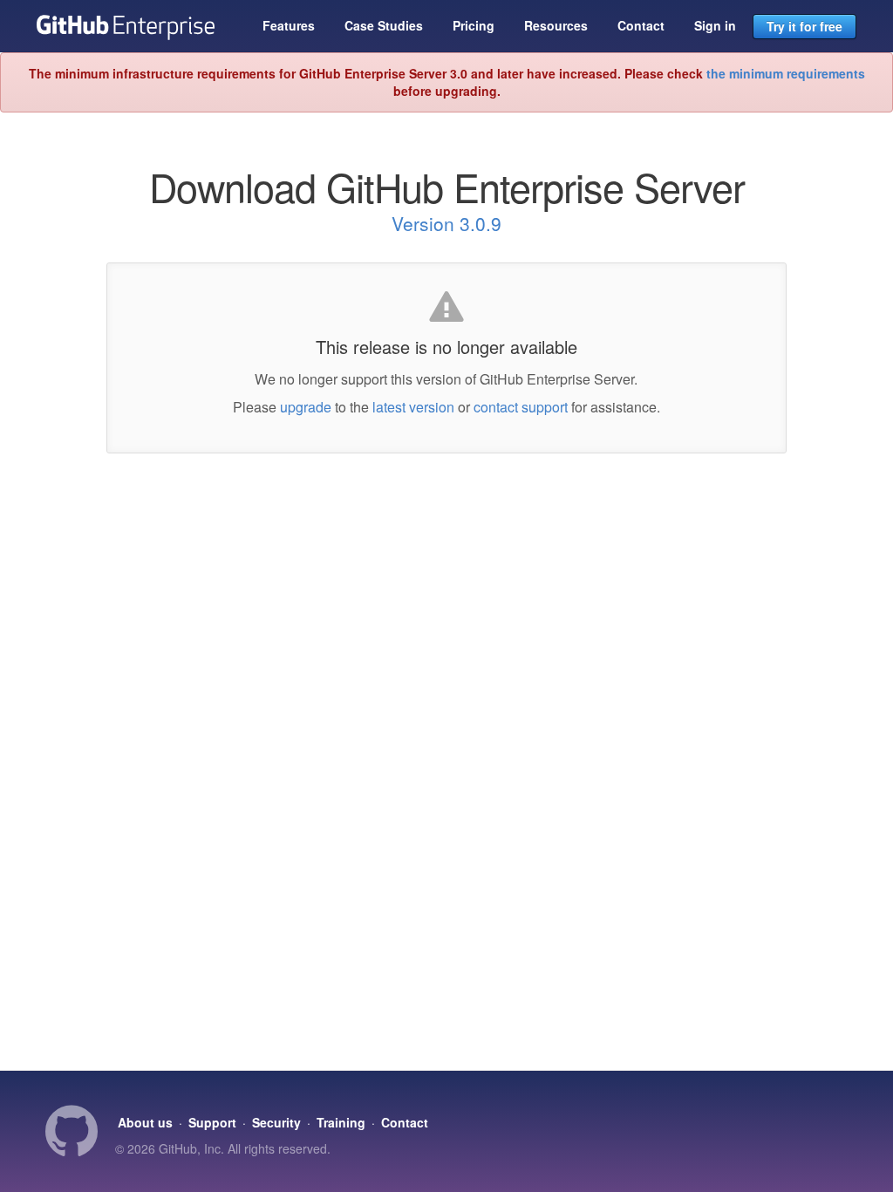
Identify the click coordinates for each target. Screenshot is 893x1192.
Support (212, 1122)
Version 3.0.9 (446, 223)
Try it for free (804, 26)
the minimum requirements (785, 73)
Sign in (715, 25)
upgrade (305, 407)
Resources (556, 25)
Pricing (473, 25)
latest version (413, 407)
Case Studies (383, 25)
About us (145, 1122)
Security (276, 1122)
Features (288, 25)
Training (341, 1122)
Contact (641, 25)
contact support (521, 407)
